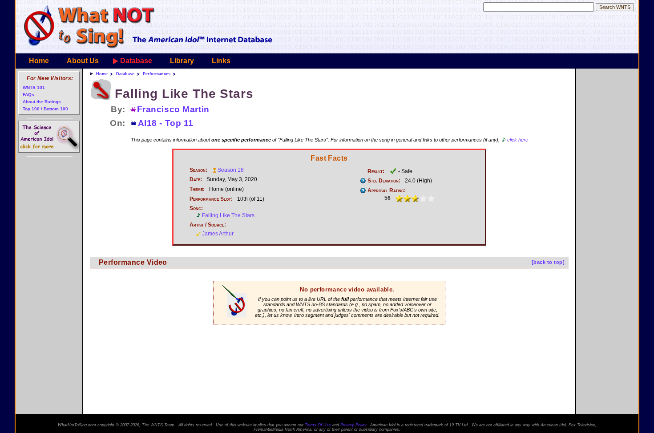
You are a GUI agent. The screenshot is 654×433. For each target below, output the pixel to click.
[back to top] (548, 262)
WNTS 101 (34, 87)
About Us (83, 61)
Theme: (197, 189)
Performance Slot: (211, 199)
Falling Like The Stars (228, 215)
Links (221, 61)
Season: (198, 170)
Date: (196, 179)
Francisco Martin (173, 109)
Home (39, 61)
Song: (196, 208)
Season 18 (231, 170)
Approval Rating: (386, 190)
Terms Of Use (318, 425)
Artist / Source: (208, 225)
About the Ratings (42, 101)
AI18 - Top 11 (166, 123)
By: (118, 109)
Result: (375, 171)
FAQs (28, 94)
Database (136, 61)
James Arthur (218, 234)
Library (182, 61)
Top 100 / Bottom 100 (45, 108)
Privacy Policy (353, 425)
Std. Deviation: (383, 181)
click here (517, 139)
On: (117, 123)
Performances (156, 74)
